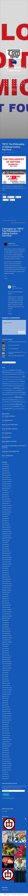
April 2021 (4, 600)
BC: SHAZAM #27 (6, 437)
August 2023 (5, 540)
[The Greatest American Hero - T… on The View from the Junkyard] (9, 824)
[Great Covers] (24, 78)
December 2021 (5, 583)
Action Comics (5, 370)
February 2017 (5, 709)
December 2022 (5, 557)
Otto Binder (20, 399)
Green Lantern (19, 385)
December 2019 (5, 635)
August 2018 (5, 670)
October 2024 (5, 509)
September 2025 (6, 486)
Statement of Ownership (9, 406)
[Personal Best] (16, 81)
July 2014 (4, 772)
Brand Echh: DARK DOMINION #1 (10, 451)
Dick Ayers (16, 379)
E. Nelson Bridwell (12, 381)
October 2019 (5, 639)
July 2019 (4, 646)
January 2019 (5, 659)
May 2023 (4, 546)
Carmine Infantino (12, 374)
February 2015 (5, 759)
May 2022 (4, 572)
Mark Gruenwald (5, 397)
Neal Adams (15, 399)
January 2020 (5, 633)
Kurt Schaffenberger (17, 394)
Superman (9, 408)
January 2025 (5, 503)
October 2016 (5, 717)
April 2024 (4, 522)
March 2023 (5, 551)
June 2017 (4, 700)
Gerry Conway (8, 385)
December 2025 (5, 479)
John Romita (14, 392)
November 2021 (6, 585)
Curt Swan (11, 377)
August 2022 (5, 566)
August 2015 (5, 746)
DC (24, 376)
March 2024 (5, 525)
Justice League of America (7, 394)
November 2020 (6, 611)
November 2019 (6, 637)
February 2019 (5, 657)
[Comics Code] (19, 81)
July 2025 (4, 490)
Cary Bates (18, 374)
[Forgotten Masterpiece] (24, 81)
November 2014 (6, 765)
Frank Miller (10, 383)
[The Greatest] (6, 83)
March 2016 (5, 733)
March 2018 (5, 681)
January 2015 (5, 761)
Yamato (23, 408)
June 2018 (4, 674)
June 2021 (4, 596)
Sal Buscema (23, 401)
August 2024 (5, 514)
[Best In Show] (19, 85)
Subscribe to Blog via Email (9, 783)
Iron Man (11, 388)
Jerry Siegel (22, 388)
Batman (4, 372)
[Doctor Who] (6, 85)
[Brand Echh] (11, 81)
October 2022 (5, 561)
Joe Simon (14, 390)
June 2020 (4, 622)
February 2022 (5, 579)
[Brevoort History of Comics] (4, 78)
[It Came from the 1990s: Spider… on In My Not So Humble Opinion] (2, 819)
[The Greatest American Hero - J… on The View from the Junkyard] (8, 875)
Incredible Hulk (7, 388)
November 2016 (6, 715)
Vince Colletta (16, 408)
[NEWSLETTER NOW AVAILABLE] (21, 85)
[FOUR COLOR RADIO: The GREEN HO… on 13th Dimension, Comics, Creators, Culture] (8, 849)
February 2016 (5, 735)
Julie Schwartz (21, 392)
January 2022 (5, 581)
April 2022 (4, 574)
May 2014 (4, 776)
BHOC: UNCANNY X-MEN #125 (10, 428)
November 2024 (6, 507)
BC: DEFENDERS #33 (13, 348)
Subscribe (6, 794)
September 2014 (6, 770)
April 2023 (4, 548)
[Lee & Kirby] (6, 81)
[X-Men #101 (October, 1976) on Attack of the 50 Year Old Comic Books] (20, 864)
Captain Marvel (5, 374)
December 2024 (5, 505)
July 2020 (4, 620)
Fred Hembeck (14, 383)
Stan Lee (19, 404)
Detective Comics (11, 379)
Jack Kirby (16, 388)
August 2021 (5, 592)
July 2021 (4, 594)
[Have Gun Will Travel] (24, 83)
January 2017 (5, 711)
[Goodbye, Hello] (9, 78)
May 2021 (4, 598)
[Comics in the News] (9, 83)
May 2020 (4, 624)
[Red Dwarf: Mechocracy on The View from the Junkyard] (8, 862)
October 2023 (5, 535)
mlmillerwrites (11, 243)
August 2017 (5, 696)
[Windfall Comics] (6, 78)
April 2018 (4, 678)
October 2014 (5, 767)
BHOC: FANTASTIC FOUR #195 (18, 223)
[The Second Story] (4, 81)
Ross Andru (11, 401)
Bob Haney (12, 372)
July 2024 (4, 516)
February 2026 (5, 475)
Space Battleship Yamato (6, 404)
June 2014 (4, 774)
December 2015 (5, 739)
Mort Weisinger (9, 399)
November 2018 (6, 663)
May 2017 (4, 702)
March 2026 (5, 473)
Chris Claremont (5, 377)
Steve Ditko (16, 406)
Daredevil (15, 377)
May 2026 (4, 468)
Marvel (18, 397)
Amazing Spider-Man (12, 370)
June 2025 (4, 492)
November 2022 (6, 559)
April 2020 (4, 626)
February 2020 (5, 631)
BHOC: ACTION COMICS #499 (10, 424)
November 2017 (6, 689)
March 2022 (5, 577)
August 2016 (5, 722)
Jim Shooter (9, 390)
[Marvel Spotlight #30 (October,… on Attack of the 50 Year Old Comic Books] (20, 837)
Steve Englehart (22, 406)
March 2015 (5, 756)
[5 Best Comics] (16, 78)
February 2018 (5, 683)
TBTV (4, 152)
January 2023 (5, 555)
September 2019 (6, 642)
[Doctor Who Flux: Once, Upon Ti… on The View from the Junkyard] (25, 844)
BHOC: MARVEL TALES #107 (9, 441)
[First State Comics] (14, 78)
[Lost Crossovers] (4, 83)
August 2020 (5, 618)
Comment (21, 332)
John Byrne (8, 392)
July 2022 (4, 568)
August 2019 (5, 644)
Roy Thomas (16, 401)
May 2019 (4, 650)
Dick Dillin (20, 379)
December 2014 (5, 763)
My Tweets (4, 811)
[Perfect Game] (14, 81)
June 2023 (4, 544)
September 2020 (6, 616)
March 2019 (5, 655)
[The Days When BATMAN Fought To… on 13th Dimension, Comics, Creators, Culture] (20, 851)
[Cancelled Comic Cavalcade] (16, 83)
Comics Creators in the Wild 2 (9, 221)
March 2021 (5, 603)
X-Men (20, 408)
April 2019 (4, 652)
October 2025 (5, 483)
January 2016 (5, 737)
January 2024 (5, 529)
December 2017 (5, 687)
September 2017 (6, 694)
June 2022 (4, 570)
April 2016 (4, 730)
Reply (6, 278)
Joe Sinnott (18, 390)
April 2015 (4, 754)
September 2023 (6, 538)
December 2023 (5, 531)
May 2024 (4, 520)
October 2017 (5, 691)
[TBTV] (14, 85)
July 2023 (4, 542)
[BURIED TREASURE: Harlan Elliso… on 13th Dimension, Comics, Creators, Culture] (8, 837)
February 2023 (5, 553)
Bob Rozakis (16, 372)
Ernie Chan (18, 381)
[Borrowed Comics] (11, 78)
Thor (13, 408)
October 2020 (5, 613)
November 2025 (6, 481)
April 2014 (4, 778)
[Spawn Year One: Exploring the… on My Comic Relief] (25, 819)
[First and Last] (19, 78)
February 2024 (5, 527)
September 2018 (6, 668)
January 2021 (5, 607)
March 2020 (5, 629)
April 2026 (4, 470)
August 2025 (5, 488)
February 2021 (5, 605)
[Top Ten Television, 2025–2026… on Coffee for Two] (20, 877)
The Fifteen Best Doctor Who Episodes (17, 341)
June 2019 (4, 648)
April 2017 (4, 704)
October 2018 (5, 665)
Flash (6, 383)
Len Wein (23, 394)
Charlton (23, 374)
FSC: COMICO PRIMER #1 (8, 416)
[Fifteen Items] (21, 78)
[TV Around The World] (19, 83)
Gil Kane (13, 385)
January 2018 (5, 685)
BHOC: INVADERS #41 (7, 455)
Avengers (20, 370)
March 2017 (5, 707)
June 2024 (4, 518)
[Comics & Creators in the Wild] (21, 81)
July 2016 (4, 724)
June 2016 (4, 726)
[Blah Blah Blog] (9, 81)
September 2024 (6, 512)
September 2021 (6, 590)
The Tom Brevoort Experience (14, 69)
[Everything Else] (16, 85)
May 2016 (4, 728)
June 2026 (4, 466)
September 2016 (6, 720)
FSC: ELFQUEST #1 (7, 433)
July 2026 (4, 464)
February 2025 (5, 501)
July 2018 (4, 672)
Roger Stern (6, 401)
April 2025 (4, 496)
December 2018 (5, 661)
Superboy (3, 408)
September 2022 (6, 564)
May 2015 (4, 752)
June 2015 (4, 750)
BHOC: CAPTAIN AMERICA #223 (16, 355)
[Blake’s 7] (9, 85)
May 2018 (4, 676)
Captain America (22, 372)
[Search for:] (9, 362)
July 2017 (4, 698)
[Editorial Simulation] (11, 85)
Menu (14, 89)
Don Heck (7, 381)
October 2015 (5, 741)
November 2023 (6, 533)
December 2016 (5, 713)
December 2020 (5, 609)
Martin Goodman (11, 397)
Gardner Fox (19, 383)
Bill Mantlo (8, 372)
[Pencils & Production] (14, 83)
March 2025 (5, 499)
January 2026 (5, 477)
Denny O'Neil (5, 379)
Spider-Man (13, 404)
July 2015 (4, 748)
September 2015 (6, 743)
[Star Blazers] (21, 83)
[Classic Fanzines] (11, 83)
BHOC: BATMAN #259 (13, 345)
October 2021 (5, 587)
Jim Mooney (4, 390)
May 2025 (4, 494)
